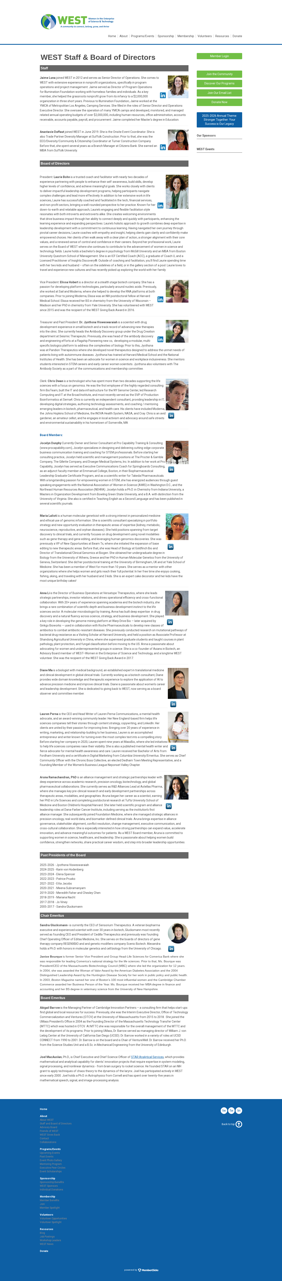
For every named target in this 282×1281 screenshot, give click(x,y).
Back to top (228, 1124)
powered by (131, 1270)
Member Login (219, 56)
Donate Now (219, 102)
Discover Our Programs (219, 83)
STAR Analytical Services (147, 1057)
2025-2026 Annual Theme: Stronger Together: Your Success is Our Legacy (219, 119)
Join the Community (219, 74)
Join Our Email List (219, 92)
